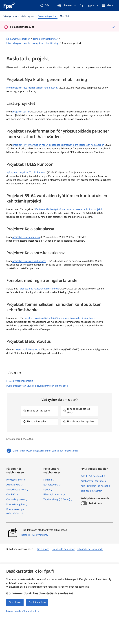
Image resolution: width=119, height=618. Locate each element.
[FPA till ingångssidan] (9, 5)
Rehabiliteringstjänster (45, 39)
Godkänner (15, 602)
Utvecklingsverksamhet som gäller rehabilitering (32, 43)
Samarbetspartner (20, 39)
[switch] (84, 503)
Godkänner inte (37, 602)
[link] (11, 16)
